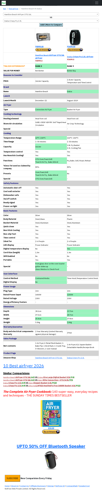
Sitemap (50, 486)
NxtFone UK (60, 486)
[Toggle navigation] (96, 2)
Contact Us (24, 486)
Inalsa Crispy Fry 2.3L (75, 358)
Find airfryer (13, 8)
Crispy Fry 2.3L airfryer (80, 56)
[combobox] (51, 14)
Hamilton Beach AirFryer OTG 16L (48, 358)
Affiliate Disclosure (38, 486)
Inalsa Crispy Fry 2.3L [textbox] (13, 21)
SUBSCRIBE (12, 478)
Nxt (4, 8)
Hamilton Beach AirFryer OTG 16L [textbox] (17, 14)
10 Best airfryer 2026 (23, 365)
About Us (14, 486)
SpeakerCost (84, 486)
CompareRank (72, 486)
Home (7, 486)
